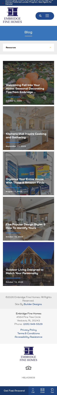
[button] (40, 16)
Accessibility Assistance (28, 336)
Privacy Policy (28, 329)
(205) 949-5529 (33, 324)
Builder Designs (33, 304)
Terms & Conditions (28, 333)
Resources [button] (11, 47)
